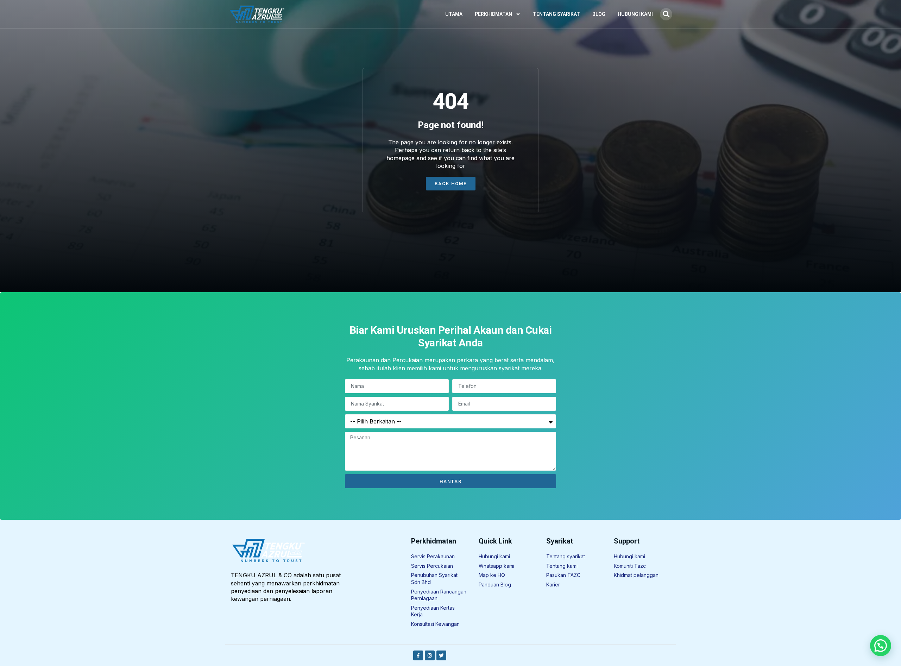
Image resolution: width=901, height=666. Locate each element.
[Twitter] (441, 655)
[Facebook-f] (418, 655)
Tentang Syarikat (556, 14)
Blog (598, 14)
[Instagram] (430, 655)
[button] (666, 14)
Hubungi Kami (635, 14)
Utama (453, 14)
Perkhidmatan (493, 14)
